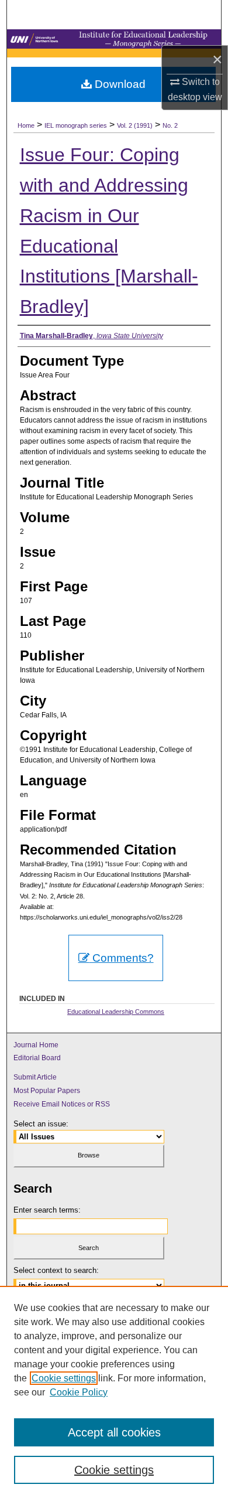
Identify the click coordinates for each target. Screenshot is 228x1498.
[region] (114, 1392)
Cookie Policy (79, 1392)
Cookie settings (64, 1378)
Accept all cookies (114, 1432)
